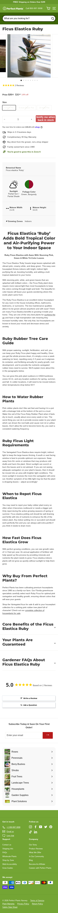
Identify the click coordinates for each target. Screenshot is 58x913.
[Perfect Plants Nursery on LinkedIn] (35, 831)
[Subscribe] (48, 735)
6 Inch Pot (9, 108)
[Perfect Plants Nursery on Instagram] (30, 826)
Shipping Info (7, 849)
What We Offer (35, 852)
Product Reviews (36, 849)
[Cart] (48, 8)
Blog (31, 860)
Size (4, 102)
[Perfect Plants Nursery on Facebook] (35, 826)
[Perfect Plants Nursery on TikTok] (30, 831)
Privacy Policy (23, 904)
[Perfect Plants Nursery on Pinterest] (50, 826)
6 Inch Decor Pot (26, 108)
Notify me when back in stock (45, 118)
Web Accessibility (9, 864)
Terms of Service (37, 900)
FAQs (4, 852)
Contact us (6, 845)
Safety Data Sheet (9, 907)
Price (4, 94)
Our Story (33, 845)
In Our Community (36, 856)
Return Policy (37, 904)
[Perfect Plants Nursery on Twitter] (45, 826)
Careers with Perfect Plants (40, 868)
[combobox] (29, 18)
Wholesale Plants (9, 856)
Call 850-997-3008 (34, 8)
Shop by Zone (8, 860)
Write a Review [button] (30, 698)
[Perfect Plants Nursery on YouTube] (40, 826)
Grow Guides (7, 868)
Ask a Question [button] (30, 705)
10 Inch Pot (44, 108)
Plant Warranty (8, 904)
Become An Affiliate (37, 864)
